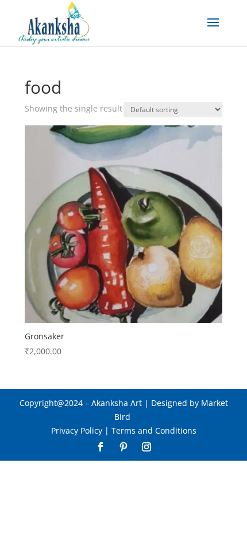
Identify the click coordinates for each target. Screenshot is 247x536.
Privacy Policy (76, 430)
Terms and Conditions (153, 430)
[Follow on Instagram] (146, 447)
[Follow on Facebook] (100, 447)
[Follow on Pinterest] (123, 447)
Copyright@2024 (51, 402)
